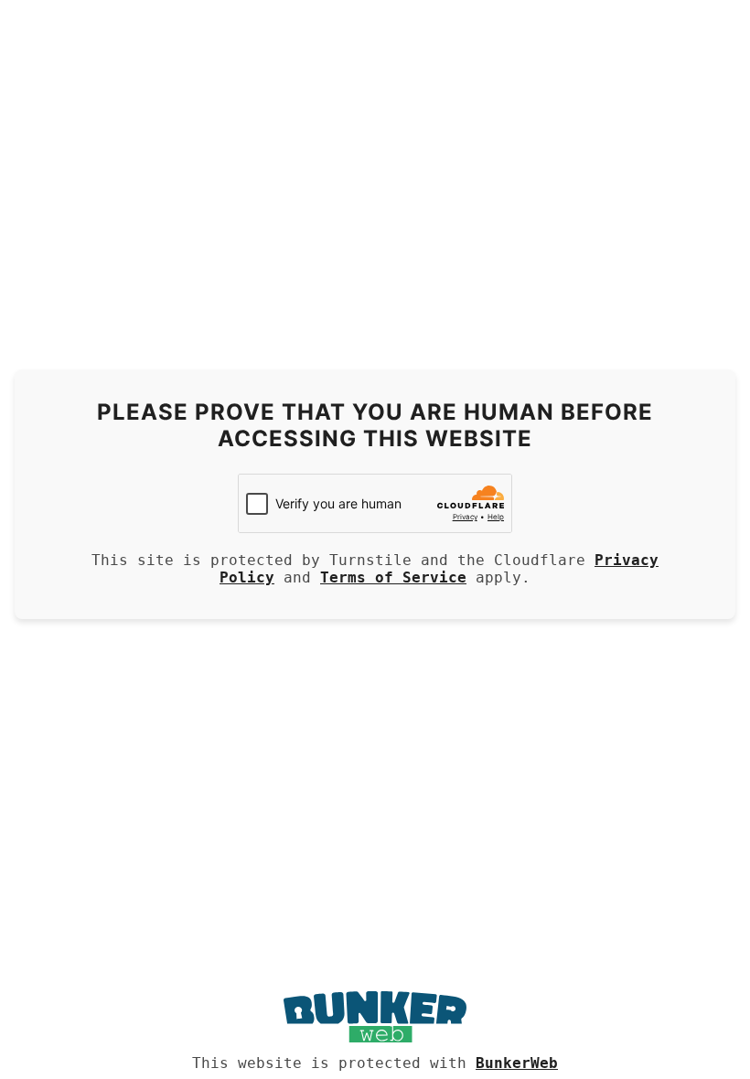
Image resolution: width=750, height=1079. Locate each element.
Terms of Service (393, 577)
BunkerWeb (517, 1063)
